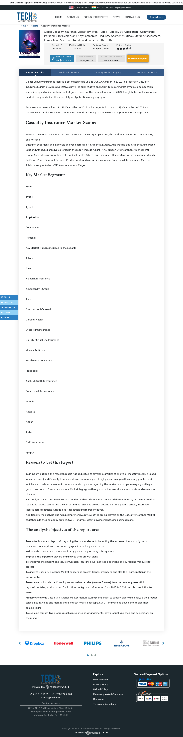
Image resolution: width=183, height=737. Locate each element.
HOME (58, 16)
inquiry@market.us (50, 697)
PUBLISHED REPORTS (95, 16)
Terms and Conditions (104, 703)
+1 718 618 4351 (39, 694)
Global (7, 297)
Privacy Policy (100, 684)
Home (22, 25)
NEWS (116, 16)
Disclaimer (98, 699)
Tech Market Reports (89, 728)
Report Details (35, 72)
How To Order (100, 679)
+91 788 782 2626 (61, 694)
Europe (7, 312)
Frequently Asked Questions (108, 694)
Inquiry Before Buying (108, 72)
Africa (6, 317)
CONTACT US (132, 16)
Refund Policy (100, 689)
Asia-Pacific (9, 307)
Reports (34, 25)
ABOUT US (73, 16)
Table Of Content (69, 72)
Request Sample (147, 72)
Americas (8, 302)
